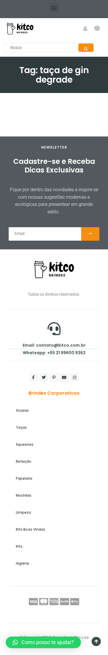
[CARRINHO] (97, 28)
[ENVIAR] (90, 234)
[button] (54, 7)
